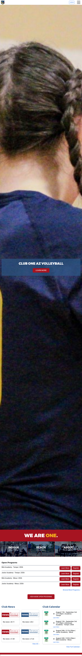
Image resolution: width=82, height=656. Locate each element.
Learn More (65, 568)
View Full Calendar (72, 647)
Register (76, 568)
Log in (72, 2)
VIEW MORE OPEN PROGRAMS (41, 597)
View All (35, 644)
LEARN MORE (41, 270)
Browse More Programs (71, 590)
